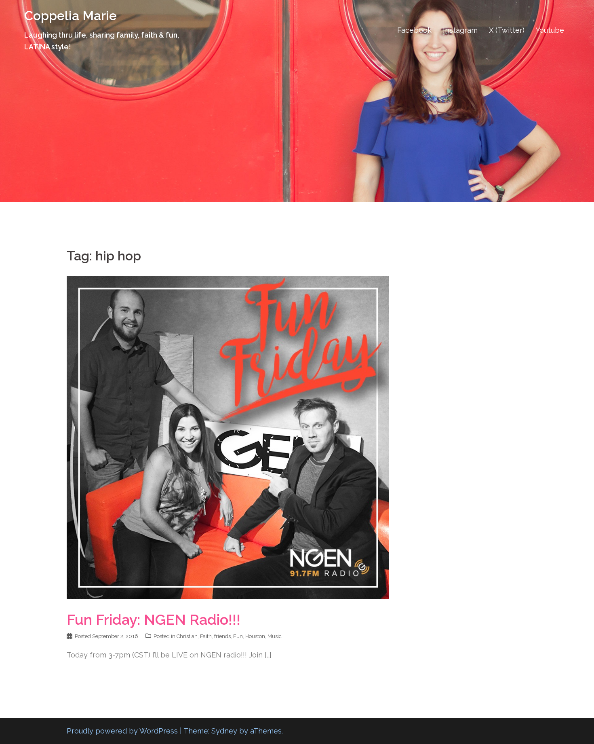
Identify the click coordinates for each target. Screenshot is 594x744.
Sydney (224, 731)
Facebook (414, 30)
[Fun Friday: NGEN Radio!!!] (228, 437)
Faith (206, 636)
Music (275, 636)
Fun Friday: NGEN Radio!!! (155, 619)
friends (222, 636)
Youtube (550, 30)
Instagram (460, 30)
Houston (255, 636)
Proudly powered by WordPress (122, 731)
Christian (187, 636)
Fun (238, 636)
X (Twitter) (506, 30)
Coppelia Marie (70, 15)
